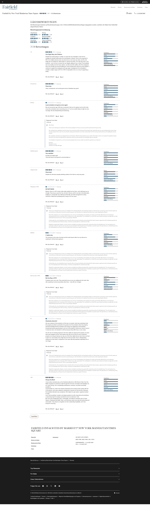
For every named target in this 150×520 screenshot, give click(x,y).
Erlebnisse (139, 7)
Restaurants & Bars (36, 443)
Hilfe (52, 498)
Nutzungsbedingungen (52, 496)
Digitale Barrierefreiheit (104, 496)
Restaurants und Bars (129, 7)
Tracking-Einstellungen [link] (35, 496)
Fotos (146, 7)
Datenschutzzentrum (86, 496)
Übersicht (113, 7)
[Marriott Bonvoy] (144, 2)
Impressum (55, 437)
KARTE (130, 13)
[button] (130, 2)
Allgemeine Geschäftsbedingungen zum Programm (70, 496)
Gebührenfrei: (84, 442)
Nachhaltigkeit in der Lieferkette (37, 498)
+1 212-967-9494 (140, 13)
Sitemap (48, 498)
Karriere (44, 496)
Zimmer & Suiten (35, 440)
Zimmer (120, 7)
